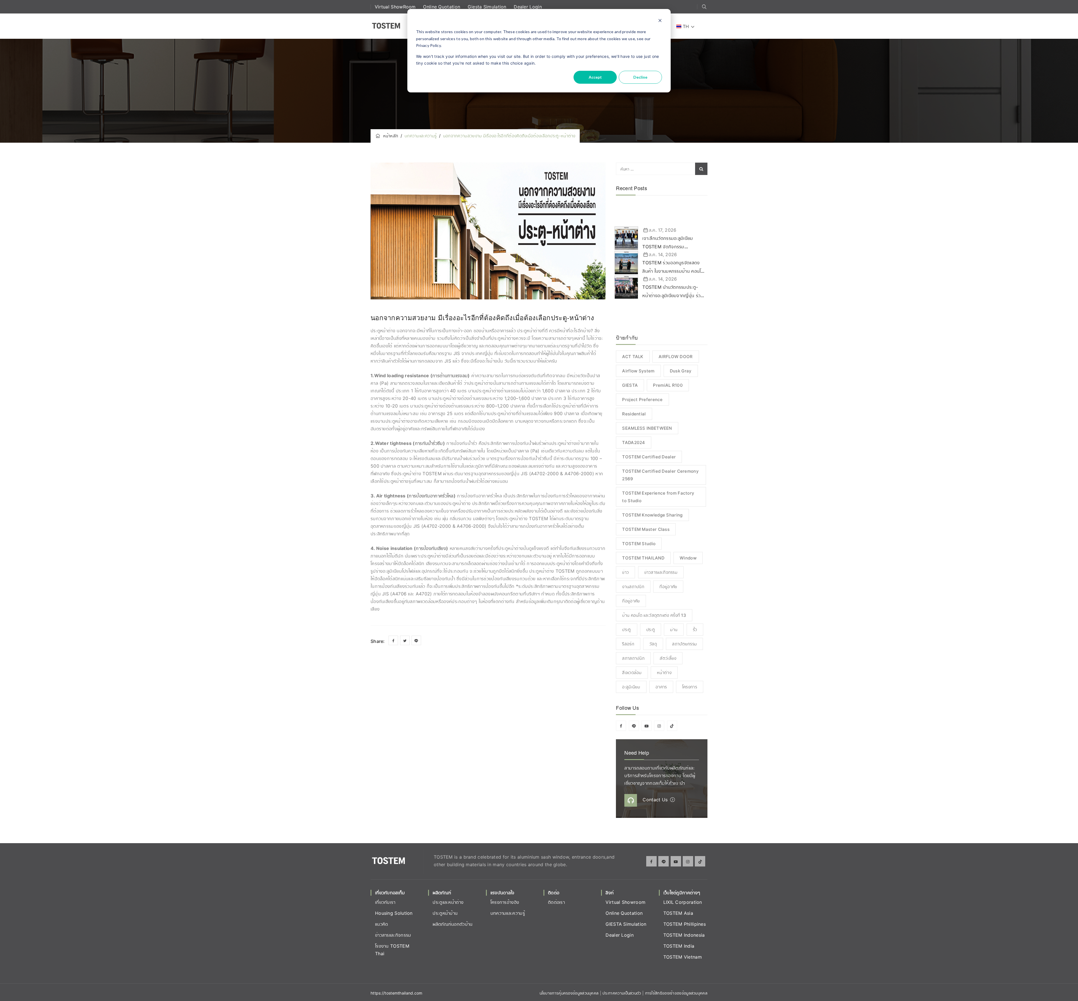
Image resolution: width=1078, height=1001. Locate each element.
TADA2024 (633, 442)
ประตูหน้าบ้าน (445, 913)
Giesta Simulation (488, 7)
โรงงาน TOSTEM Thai (392, 949)
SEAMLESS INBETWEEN (647, 428)
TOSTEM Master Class (646, 529)
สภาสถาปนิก (633, 658)
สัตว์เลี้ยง (668, 658)
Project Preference (642, 399)
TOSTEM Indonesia (684, 935)
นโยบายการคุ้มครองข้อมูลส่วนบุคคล (569, 993)
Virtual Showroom (625, 902)
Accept (595, 77)
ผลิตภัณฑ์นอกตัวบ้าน (452, 924)
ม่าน (673, 629)
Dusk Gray (681, 371)
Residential (634, 414)
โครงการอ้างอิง (504, 902)
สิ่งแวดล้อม (631, 672)
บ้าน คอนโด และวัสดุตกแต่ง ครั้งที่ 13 (654, 615)
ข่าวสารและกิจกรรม (661, 572)
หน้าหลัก (389, 135)
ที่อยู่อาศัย (668, 586)
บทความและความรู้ (507, 913)
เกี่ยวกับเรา (385, 902)
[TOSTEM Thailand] (386, 26)
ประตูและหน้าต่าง (448, 902)
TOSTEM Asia (678, 913)
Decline (640, 77)
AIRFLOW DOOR (676, 356)
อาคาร (661, 687)
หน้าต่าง (664, 672)
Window (688, 558)
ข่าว (625, 572)
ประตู (626, 629)
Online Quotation (442, 7)
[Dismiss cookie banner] (660, 21)
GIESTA (630, 385)
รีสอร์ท (628, 644)
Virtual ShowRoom (396, 7)
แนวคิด (381, 924)
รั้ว (695, 629)
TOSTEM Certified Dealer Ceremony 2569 (660, 474)
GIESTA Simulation (626, 924)
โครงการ (689, 687)
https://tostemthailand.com (396, 993)
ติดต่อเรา (556, 902)
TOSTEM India (679, 946)
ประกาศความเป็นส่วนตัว (622, 993)
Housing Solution (394, 913)
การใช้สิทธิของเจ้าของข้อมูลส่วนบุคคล (676, 993)
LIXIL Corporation (682, 902)
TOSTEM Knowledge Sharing (652, 515)
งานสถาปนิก (633, 586)
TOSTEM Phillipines (684, 924)
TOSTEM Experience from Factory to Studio (658, 496)
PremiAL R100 (668, 385)
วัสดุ (653, 644)
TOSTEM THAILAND (643, 558)
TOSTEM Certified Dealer (649, 456)
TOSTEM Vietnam (682, 957)
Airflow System (638, 371)
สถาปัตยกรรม (684, 644)
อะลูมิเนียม (631, 687)
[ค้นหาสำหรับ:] (661, 169)
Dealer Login (528, 7)
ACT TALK (632, 356)
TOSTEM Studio (639, 543)
